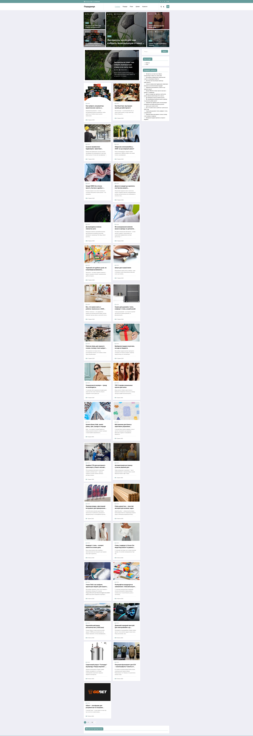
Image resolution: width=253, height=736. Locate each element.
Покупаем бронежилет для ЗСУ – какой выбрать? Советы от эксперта (125, 666)
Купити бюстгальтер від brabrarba (156, 26)
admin (87, 14)
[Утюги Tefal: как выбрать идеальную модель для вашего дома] (97, 571)
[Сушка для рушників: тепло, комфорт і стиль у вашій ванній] (126, 293)
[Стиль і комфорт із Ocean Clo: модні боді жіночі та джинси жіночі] (126, 532)
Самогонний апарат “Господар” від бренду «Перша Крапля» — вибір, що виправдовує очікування (96, 666)
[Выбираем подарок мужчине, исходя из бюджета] (126, 332)
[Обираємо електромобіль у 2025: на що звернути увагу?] (126, 133)
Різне (131, 6)
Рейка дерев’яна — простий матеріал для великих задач (124, 507)
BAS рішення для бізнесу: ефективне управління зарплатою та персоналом (123, 425)
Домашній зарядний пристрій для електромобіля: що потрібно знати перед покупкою (125, 626)
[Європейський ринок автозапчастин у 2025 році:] (97, 612)
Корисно (144, 6)
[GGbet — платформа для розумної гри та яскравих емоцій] (97, 692)
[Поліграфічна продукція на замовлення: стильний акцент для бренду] (126, 571)
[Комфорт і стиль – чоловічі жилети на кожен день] (97, 532)
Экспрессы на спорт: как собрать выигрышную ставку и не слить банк (93, 26)
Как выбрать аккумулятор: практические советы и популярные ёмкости (93, 44)
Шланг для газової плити (123, 268)
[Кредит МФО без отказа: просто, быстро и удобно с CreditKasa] (97, 172)
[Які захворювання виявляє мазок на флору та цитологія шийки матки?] (126, 213)
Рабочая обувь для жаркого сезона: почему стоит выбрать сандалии (96, 347)
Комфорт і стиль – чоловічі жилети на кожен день (94, 546)
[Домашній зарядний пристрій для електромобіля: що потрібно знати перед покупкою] (126, 612)
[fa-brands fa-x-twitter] (162, 1)
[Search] (161, 6)
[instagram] (166, 1)
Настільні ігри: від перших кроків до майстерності (122, 42)
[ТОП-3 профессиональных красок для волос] (126, 371)
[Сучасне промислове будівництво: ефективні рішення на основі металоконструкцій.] (97, 133)
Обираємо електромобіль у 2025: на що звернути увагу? (124, 148)
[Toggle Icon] (167, 6)
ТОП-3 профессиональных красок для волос (124, 386)
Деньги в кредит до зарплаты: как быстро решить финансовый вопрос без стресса (125, 187)
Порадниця (89, 6)
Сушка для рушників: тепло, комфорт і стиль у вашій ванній (125, 308)
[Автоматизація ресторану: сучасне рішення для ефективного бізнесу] (126, 452)
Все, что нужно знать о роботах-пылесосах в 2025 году (95, 308)
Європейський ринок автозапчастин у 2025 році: (95, 626)
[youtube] (168, 1)
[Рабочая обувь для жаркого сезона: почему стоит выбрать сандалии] (97, 332)
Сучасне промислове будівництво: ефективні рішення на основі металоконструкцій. (93, 148)
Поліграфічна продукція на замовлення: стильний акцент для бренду (125, 586)
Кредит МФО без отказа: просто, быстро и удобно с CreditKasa (94, 187)
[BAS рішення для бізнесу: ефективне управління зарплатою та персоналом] (126, 411)
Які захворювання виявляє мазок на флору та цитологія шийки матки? (124, 228)
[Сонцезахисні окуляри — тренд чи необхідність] (97, 371)
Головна (117, 6)
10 (92, 722)
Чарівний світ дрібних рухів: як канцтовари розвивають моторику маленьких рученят (96, 269)
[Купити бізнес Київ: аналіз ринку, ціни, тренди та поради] (97, 411)
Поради (125, 6)
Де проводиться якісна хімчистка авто (93, 228)
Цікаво (138, 6)
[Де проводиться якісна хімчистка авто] (97, 213)
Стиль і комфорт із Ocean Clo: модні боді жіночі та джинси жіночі (124, 546)
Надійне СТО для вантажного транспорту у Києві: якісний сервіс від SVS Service (95, 466)
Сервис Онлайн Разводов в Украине (157, 44)
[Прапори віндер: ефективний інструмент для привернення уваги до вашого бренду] (97, 492)
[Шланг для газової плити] (126, 254)
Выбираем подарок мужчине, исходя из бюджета (125, 347)
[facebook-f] (160, 1)
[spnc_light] (163, 6)
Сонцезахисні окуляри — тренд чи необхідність (96, 386)
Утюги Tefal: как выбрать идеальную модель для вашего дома (96, 586)
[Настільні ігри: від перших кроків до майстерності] (126, 92)
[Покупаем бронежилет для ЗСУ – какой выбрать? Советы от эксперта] (126, 651)
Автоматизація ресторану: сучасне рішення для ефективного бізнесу (124, 466)
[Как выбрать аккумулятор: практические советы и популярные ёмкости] (97, 92)
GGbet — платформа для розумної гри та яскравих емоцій (94, 707)
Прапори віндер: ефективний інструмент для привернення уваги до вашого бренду (95, 507)
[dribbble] (164, 1)
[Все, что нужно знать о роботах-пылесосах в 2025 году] (97, 293)
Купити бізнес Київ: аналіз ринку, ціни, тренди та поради (96, 425)
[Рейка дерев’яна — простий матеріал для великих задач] (126, 492)
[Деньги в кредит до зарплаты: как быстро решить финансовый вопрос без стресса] (126, 172)
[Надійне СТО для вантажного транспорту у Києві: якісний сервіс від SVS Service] (97, 452)
